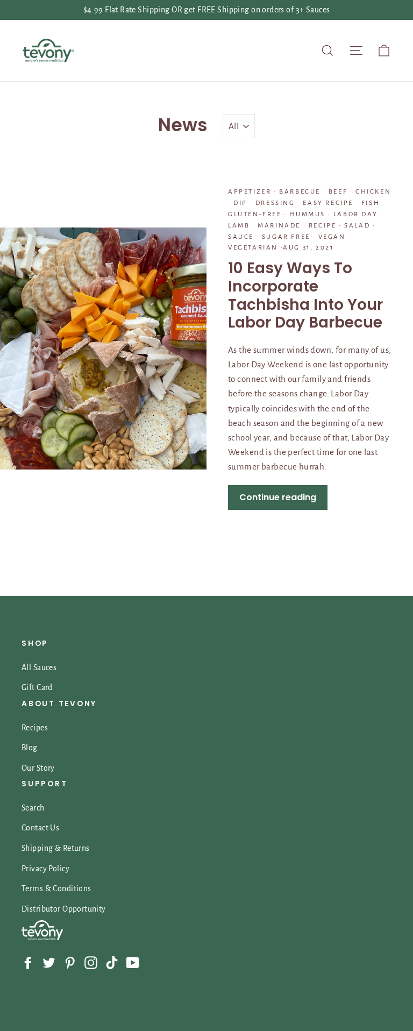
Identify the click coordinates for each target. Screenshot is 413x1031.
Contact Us (40, 827)
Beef (338, 191)
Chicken (372, 191)
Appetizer (251, 191)
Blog (30, 747)
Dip (240, 203)
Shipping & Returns (56, 848)
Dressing (275, 203)
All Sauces (39, 667)
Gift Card (37, 687)
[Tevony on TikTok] (111, 962)
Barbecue (300, 191)
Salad (357, 225)
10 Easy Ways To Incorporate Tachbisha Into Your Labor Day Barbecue (305, 295)
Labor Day (355, 214)
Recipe (322, 225)
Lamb (240, 225)
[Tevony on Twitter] (48, 962)
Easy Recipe (328, 203)
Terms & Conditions (56, 888)
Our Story (38, 768)
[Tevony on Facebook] (28, 962)
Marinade (279, 225)
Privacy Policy (45, 868)
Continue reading (277, 497)
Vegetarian (254, 247)
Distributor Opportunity (64, 909)
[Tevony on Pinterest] (69, 962)
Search (33, 808)
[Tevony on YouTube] (132, 962)
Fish (370, 203)
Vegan (332, 236)
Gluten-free (256, 214)
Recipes (35, 727)
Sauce (242, 236)
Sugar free (285, 236)
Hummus (307, 214)
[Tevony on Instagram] (90, 962)
